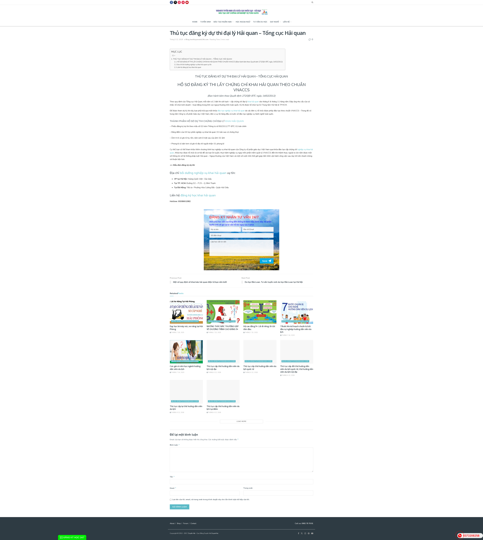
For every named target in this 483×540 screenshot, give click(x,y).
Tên (172, 477)
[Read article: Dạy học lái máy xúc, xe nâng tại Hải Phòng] (186, 312)
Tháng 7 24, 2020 (288, 335)
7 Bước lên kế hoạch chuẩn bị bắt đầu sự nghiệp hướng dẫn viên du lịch (295, 329)
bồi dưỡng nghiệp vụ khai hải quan (203, 173)
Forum (185, 523)
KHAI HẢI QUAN (234, 121)
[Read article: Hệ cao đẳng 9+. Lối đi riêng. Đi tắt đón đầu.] (259, 312)
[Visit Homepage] (241, 11)
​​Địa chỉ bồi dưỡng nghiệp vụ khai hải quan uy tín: (194, 64)
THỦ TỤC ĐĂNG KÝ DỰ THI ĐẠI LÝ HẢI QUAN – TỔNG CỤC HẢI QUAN (202, 59)
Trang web (248, 488)
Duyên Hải (191, 533)
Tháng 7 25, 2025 (214, 332)
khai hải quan (253, 101)
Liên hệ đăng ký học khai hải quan (189, 67)
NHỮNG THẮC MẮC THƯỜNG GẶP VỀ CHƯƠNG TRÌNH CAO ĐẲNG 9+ (223, 327)
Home (194, 22)
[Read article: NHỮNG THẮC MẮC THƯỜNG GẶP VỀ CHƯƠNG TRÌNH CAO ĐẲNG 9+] (223, 312)
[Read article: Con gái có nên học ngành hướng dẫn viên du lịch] (186, 352)
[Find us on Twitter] (175, 2)
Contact (193, 523)
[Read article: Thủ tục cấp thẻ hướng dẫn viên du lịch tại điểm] (223, 392)
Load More (241, 421)
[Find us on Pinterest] (183, 2)
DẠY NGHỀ (274, 22)
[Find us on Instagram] (179, 2)
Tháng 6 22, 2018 (214, 372)
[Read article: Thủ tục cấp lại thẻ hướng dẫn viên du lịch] (186, 392)
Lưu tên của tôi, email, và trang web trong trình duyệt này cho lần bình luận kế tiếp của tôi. (210, 499)
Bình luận (175, 445)
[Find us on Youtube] (187, 2)
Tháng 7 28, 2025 (177, 332)
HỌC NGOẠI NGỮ (243, 22)
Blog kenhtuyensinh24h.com (197, 39)
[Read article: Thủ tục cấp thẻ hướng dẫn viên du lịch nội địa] (223, 352)
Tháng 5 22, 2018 (176, 39)
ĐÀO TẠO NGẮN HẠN (223, 22)
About (172, 523)
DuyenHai (214, 533)
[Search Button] (312, 2)
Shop (179, 523)
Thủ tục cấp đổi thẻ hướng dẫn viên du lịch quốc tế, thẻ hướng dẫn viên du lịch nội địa (296, 369)
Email (173, 488)
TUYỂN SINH (205, 22)
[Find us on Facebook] (171, 2)
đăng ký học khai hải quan (198, 195)
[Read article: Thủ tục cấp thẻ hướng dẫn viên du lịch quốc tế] (259, 352)
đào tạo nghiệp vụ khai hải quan (231, 110)
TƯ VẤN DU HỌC (260, 22)
